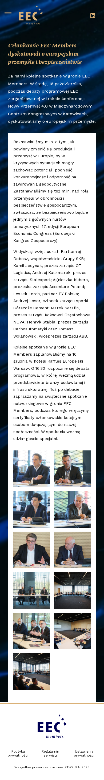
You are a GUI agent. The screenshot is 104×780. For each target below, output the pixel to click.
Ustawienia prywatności (84, 753)
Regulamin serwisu (50, 753)
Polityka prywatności (18, 753)
